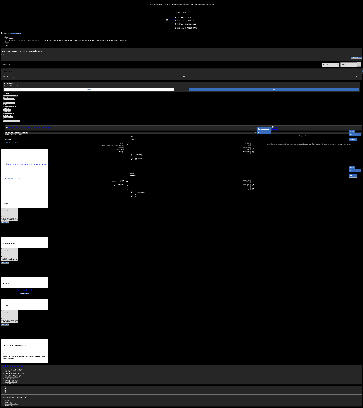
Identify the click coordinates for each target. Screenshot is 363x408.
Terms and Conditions (11, 404)
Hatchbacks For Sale (78, 40)
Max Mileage (7, 111)
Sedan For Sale (108, 40)
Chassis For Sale (99, 40)
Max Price (6, 108)
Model (5, 104)
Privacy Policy (9, 402)
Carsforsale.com (21, 397)
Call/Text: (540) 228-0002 (186, 28)
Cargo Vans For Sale (55, 40)
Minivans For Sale (66, 40)
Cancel (358, 77)
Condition (6, 93)
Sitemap (7, 400)
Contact (7, 45)
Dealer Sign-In (9, 405)
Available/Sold (7, 115)
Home (6, 37)
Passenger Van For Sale (120, 40)
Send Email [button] (5, 222)
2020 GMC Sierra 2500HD (16, 169)
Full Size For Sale (20, 40)
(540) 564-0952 (16, 33)
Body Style (6, 97)
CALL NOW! (24, 293)
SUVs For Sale (44, 40)
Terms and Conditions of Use (19, 296)
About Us (7, 43)
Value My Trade (357, 57)
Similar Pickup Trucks (12, 366)
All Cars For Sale (10, 40)
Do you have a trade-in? (9, 219)
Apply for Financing (264, 129)
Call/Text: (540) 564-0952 (186, 24)
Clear (185, 77)
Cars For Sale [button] (9, 38)
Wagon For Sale (89, 40)
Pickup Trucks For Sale (33, 40)
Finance (7, 42)
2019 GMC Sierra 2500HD (16, 132)
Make (4, 101)
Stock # (5, 119)
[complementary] (357, 402)
